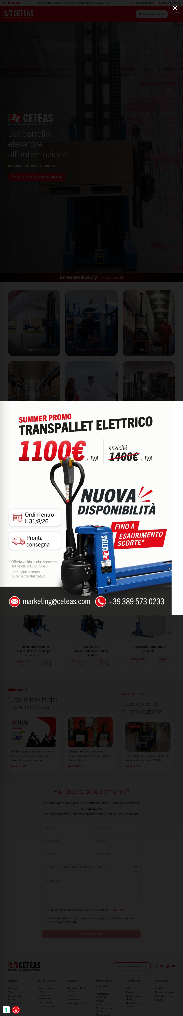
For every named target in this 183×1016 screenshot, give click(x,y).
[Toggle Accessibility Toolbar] (16, 1009)
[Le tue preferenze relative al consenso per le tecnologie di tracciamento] (6, 1009)
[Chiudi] (175, 8)
